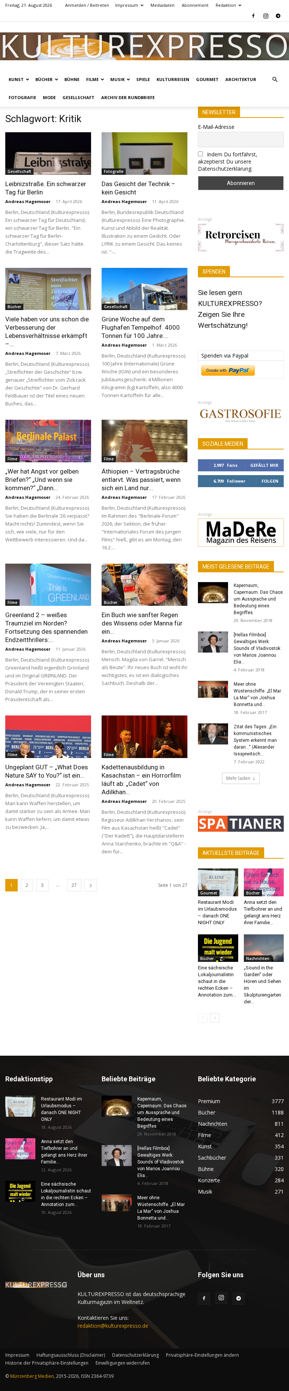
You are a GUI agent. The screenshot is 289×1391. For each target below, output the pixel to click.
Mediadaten (163, 5)
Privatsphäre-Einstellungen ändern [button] (202, 1355)
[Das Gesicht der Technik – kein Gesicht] (144, 153)
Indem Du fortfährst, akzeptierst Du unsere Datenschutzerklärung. (227, 161)
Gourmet (207, 79)
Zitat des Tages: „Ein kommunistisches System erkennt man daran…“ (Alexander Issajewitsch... (255, 740)
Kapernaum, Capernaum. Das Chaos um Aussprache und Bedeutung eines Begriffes (258, 599)
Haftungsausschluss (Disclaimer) (71, 1355)
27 (74, 885)
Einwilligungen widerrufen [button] (123, 1363)
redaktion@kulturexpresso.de (113, 1325)
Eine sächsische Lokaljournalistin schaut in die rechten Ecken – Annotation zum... (217, 981)
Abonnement (195, 5)
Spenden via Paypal (224, 355)
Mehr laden (238, 778)
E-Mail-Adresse (216, 126)
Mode (49, 97)
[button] (275, 79)
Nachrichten (257, 958)
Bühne (71, 79)
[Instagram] (265, 16)
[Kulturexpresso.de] (144, 46)
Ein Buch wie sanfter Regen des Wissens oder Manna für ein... (142, 623)
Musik (117, 79)
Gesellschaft (78, 97)
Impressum (126, 5)
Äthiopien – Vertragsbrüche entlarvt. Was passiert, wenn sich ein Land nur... (141, 480)
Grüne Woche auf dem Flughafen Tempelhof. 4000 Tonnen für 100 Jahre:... (141, 327)
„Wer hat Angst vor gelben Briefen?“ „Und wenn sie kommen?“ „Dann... (42, 480)
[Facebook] (253, 16)
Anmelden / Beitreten (87, 5)
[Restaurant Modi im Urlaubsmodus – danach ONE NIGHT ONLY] (218, 882)
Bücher (44, 79)
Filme (92, 79)
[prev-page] (202, 1018)
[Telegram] (278, 16)
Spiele (143, 79)
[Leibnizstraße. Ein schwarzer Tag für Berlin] (48, 153)
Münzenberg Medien (32, 1376)
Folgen (270, 481)
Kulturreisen (173, 79)
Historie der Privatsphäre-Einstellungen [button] (46, 1363)
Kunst (16, 79)
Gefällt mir (264, 465)
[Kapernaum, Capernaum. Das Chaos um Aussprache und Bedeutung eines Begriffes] (213, 592)
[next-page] (90, 885)
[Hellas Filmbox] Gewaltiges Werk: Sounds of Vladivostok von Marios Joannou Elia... (257, 648)
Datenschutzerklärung (135, 1355)
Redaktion (226, 5)
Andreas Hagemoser (27, 201)
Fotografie (22, 97)
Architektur (240, 79)
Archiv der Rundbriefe (128, 97)
